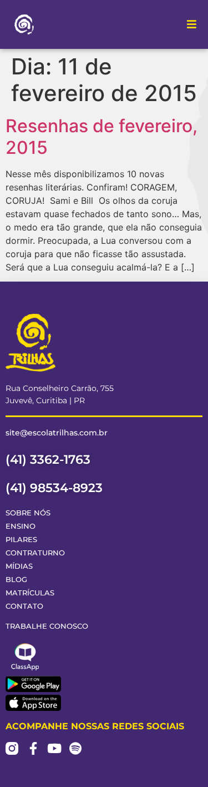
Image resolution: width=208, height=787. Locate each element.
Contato (24, 606)
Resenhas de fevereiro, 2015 (101, 136)
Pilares (21, 539)
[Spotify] (75, 748)
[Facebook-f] (33, 748)
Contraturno (35, 553)
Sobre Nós (28, 513)
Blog (16, 579)
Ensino (20, 526)
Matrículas (30, 593)
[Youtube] (54, 748)
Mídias (19, 566)
